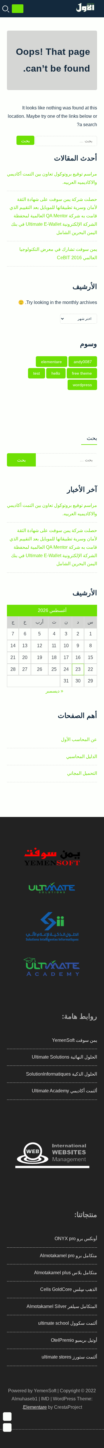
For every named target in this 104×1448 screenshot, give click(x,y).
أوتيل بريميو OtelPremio (74, 1340)
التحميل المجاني (82, 773)
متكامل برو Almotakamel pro (68, 1255)
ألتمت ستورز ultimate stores (69, 1356)
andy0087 (83, 361)
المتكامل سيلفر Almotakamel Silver (62, 1306)
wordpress (82, 384)
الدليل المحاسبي (81, 756)
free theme (82, 373)
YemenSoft (63, 1040)
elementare (51, 361)
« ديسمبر (54, 690)
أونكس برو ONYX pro (76, 1238)
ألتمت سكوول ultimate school (67, 1323)
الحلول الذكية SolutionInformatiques (61, 1074)
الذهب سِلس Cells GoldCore (68, 1289)
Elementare (35, 1407)
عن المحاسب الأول (79, 739)
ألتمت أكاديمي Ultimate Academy (64, 1090)
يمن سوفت (86, 1040)
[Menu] (17, 8)
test (36, 373)
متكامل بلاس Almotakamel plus (65, 1272)
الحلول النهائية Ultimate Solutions (64, 1057)
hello (55, 373)
